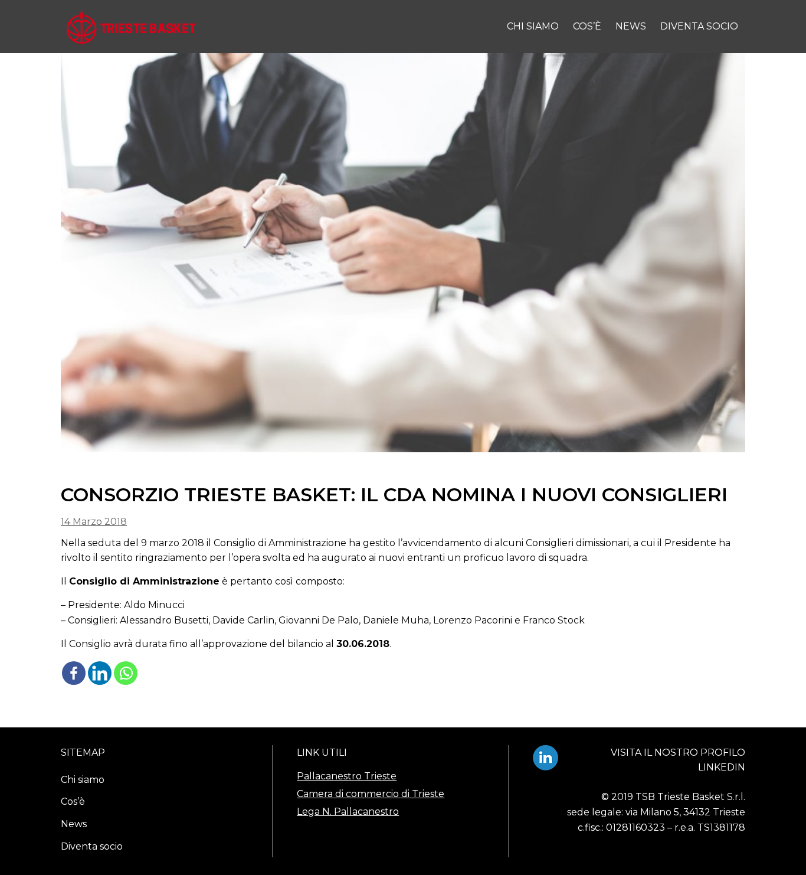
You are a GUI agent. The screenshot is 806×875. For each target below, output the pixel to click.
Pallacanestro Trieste (347, 776)
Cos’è (587, 26)
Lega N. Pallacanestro (348, 811)
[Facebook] (74, 673)
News (630, 26)
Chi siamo (533, 26)
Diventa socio (699, 26)
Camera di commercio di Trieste (370, 793)
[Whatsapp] (125, 673)
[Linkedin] (100, 673)
